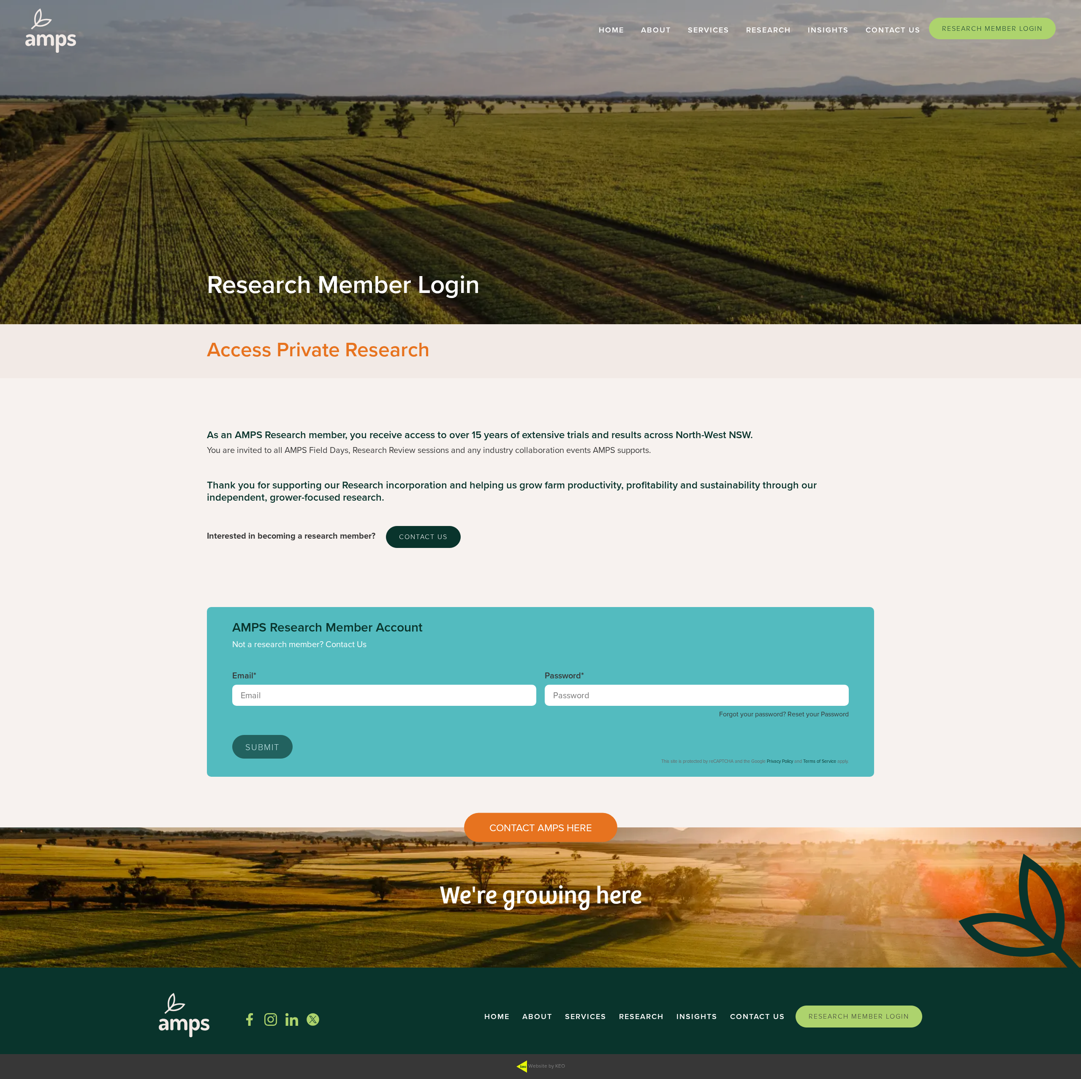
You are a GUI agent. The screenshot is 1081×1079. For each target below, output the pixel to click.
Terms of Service (819, 761)
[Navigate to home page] (50, 30)
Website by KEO (546, 1065)
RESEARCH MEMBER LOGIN (992, 28)
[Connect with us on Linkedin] (291, 1019)
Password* (564, 675)
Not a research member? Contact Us (299, 644)
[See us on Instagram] (270, 1019)
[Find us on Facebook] (249, 1019)
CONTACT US (423, 536)
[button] (611, 30)
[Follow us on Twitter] (313, 1019)
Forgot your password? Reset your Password (784, 714)
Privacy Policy (780, 761)
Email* (244, 675)
